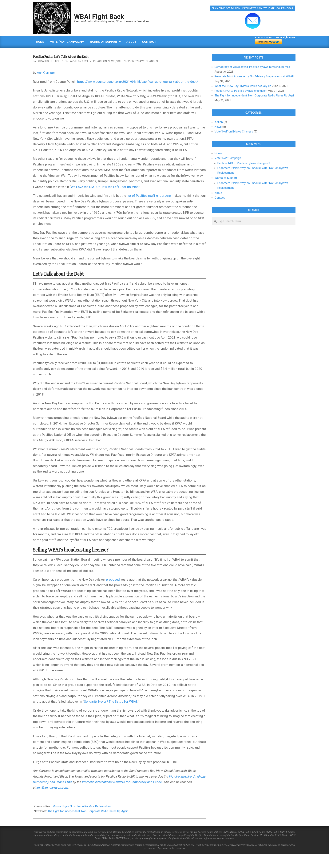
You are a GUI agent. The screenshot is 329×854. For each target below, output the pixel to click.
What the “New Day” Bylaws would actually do (243, 86)
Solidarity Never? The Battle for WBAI (110, 701)
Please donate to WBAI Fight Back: (275, 37)
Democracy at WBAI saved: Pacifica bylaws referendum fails (252, 67)
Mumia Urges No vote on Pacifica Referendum (82, 806)
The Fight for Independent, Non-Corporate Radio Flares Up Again (88, 811)
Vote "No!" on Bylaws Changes (137, 61)
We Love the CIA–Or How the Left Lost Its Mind (105, 187)
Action (102, 61)
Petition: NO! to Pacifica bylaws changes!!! (241, 90)
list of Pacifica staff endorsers (149, 195)
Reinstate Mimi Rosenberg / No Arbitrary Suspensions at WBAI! (254, 76)
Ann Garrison (46, 73)
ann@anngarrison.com (52, 787)
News (111, 61)
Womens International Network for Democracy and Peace (122, 782)
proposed (113, 579)
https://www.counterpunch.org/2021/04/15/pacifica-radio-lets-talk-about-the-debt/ (137, 81)
